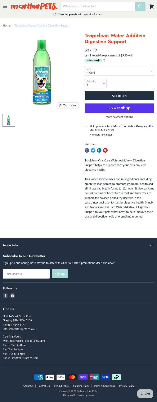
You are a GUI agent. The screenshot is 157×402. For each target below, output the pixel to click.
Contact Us (44, 385)
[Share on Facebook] (87, 150)
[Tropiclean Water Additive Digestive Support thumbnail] (8, 120)
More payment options (119, 116)
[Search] (140, 6)
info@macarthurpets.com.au (19, 329)
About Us (28, 385)
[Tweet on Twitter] (93, 150)
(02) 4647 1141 (16, 324)
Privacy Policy (126, 385)
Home (7, 25)
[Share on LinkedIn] (99, 150)
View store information (101, 134)
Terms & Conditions (104, 385)
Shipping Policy (81, 385)
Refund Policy (61, 385)
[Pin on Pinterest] (105, 150)
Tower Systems (85, 395)
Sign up (60, 273)
